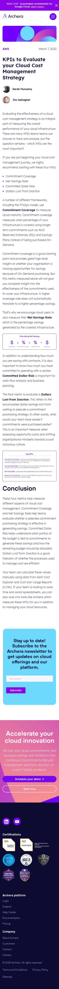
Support (7, 906)
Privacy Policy (40, 969)
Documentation (11, 918)
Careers (7, 955)
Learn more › (38, 6)
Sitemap (7, 976)
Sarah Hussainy (22, 89)
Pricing (6, 923)
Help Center (9, 912)
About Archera (11, 938)
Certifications (12, 834)
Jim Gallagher (21, 99)
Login (6, 900)
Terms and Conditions (15, 969)
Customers (9, 943)
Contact (7, 949)
